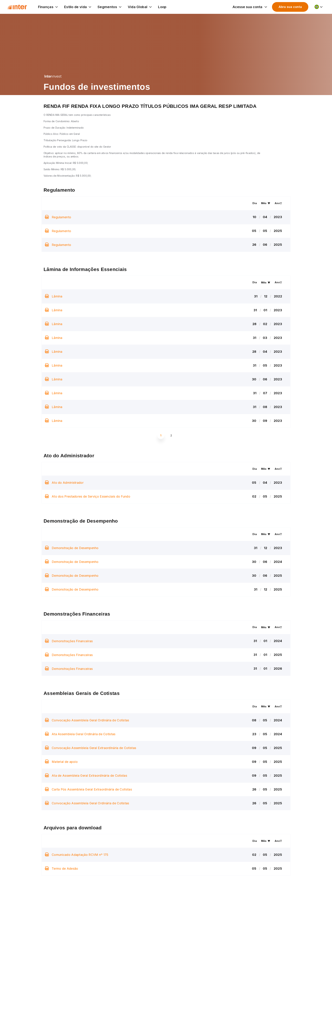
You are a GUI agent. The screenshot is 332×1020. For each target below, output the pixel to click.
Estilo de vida (75, 7)
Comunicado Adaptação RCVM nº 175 (80, 855)
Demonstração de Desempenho (75, 548)
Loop (162, 7)
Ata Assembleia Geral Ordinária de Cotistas (84, 734)
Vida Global (137, 7)
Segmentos (107, 7)
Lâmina (57, 296)
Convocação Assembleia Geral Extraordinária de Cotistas (94, 748)
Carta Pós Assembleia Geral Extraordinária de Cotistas (92, 789)
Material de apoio (65, 762)
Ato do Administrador (68, 482)
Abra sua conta (290, 7)
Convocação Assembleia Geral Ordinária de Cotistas (90, 720)
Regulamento (61, 217)
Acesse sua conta (247, 7)
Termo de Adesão (65, 868)
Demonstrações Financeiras (72, 641)
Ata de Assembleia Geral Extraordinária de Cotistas (89, 775)
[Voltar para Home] (17, 7)
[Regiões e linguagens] (319, 7)
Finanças (45, 7)
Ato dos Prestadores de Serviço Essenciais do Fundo (91, 496)
